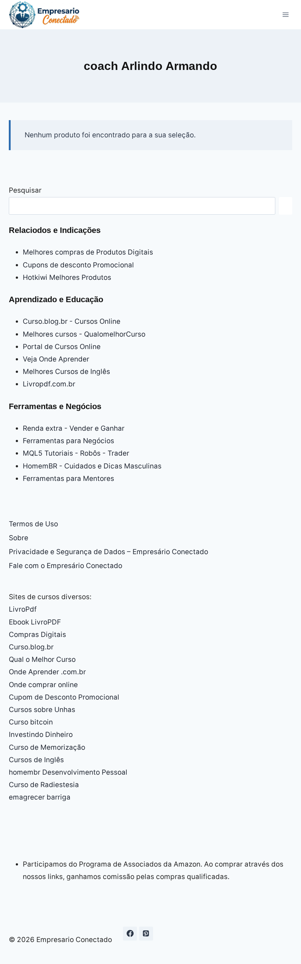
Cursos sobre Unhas (42, 709)
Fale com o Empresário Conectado (65, 565)
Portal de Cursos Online (62, 346)
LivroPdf (23, 609)
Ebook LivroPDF (35, 622)
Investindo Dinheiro (41, 734)
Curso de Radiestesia (44, 785)
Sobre (18, 538)
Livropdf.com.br (49, 384)
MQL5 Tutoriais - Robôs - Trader (76, 453)
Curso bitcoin (31, 722)
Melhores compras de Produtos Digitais (88, 252)
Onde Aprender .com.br (47, 672)
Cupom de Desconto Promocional (64, 697)
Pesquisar (25, 190)
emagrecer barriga (39, 797)
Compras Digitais (37, 634)
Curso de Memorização (47, 747)
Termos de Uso (33, 524)
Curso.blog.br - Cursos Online (71, 321)
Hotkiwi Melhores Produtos (67, 277)
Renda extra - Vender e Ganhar (73, 428)
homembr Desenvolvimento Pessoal (68, 772)
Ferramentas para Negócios (68, 441)
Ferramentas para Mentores (68, 478)
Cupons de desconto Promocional (78, 265)
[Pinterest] (146, 934)
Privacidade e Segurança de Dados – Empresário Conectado (108, 552)
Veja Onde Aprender (56, 359)
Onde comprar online (43, 685)
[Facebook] (130, 934)
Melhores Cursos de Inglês (66, 371)
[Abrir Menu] (285, 14)
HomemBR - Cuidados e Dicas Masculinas (92, 466)
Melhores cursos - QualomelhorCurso (84, 334)
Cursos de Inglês (36, 760)
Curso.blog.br (31, 647)
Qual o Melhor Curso (42, 659)
